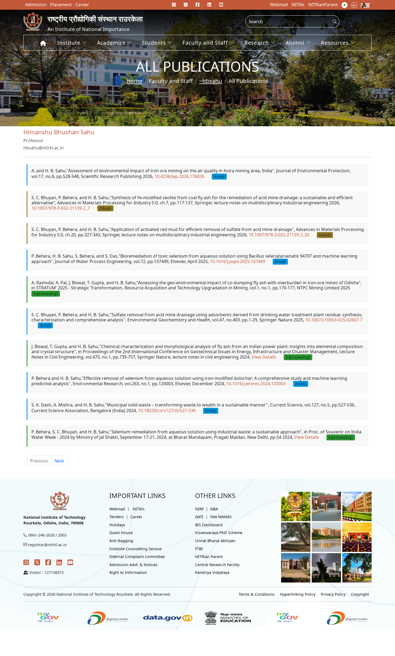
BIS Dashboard (208, 524)
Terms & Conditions (257, 594)
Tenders (116, 516)
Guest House (121, 532)
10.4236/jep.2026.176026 (179, 176)
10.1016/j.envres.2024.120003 (256, 384)
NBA (214, 508)
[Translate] (365, 4)
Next (59, 461)
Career (136, 516)
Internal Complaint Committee (137, 556)
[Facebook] (48, 562)
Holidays (117, 524)
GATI (199, 516)
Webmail (117, 508)
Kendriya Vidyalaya (212, 572)
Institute (68, 42)
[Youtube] (221, 5)
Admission (35, 5)
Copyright (360, 594)
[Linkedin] (209, 5)
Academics (111, 42)
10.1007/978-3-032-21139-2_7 (60, 208)
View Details (264, 357)
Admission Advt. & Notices (133, 564)
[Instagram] (26, 562)
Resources (335, 42)
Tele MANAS (221, 516)
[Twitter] (37, 562)
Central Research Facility (217, 564)
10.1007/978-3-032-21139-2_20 (279, 235)
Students (154, 42)
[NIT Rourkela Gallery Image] (295, 505)
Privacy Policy (333, 594)
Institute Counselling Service (135, 548)
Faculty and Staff (205, 42)
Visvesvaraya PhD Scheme (218, 532)
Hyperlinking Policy (297, 594)
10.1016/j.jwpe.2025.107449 (237, 261)
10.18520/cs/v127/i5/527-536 (167, 410)
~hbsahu (210, 81)
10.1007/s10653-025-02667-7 (333, 320)
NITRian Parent (209, 556)
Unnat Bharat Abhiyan (215, 540)
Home (134, 81)
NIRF (199, 508)
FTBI (199, 548)
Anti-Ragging (121, 540)
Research (257, 42)
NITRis (139, 508)
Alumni (295, 42)
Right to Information (128, 572)
